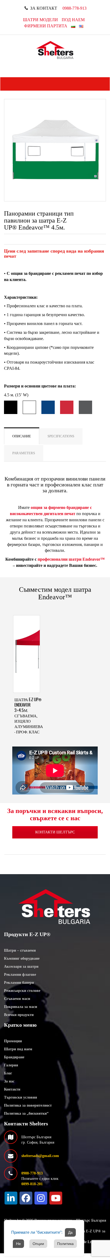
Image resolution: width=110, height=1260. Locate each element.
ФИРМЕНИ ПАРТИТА (45, 26)
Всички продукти (19, 1015)
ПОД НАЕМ (73, 19)
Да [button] (70, 1232)
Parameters (23, 453)
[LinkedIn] (11, 1198)
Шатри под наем (18, 1049)
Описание (21, 436)
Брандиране (14, 1057)
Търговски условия (20, 1097)
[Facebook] (25, 1198)
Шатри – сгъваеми (20, 950)
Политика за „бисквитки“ (26, 1113)
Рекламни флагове (20, 975)
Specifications (61, 436)
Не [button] (18, 1243)
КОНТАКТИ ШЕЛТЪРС (55, 832)
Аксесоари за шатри (21, 967)
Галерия (11, 1065)
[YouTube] (55, 1198)
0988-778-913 (74, 8)
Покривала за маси (20, 1007)
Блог (8, 1073)
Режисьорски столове (22, 991)
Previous (12, 154)
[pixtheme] (55, 49)
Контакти (12, 1089)
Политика (65, 1243)
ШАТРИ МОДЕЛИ (40, 19)
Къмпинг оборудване (22, 958)
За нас (9, 1081)
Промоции (13, 1041)
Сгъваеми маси (17, 999)
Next (97, 154)
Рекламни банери (19, 983)
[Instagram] (40, 1198)
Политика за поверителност (28, 1105)
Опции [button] (38, 1243)
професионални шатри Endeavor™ (71, 559)
